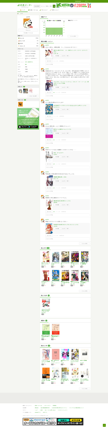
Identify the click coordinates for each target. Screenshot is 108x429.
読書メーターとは (38, 405)
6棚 (25, 64)
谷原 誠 (43, 381)
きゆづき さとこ (57, 107)
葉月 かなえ (44, 265)
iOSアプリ (45, 412)
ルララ (47, 45)
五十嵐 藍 (56, 53)
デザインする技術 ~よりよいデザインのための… (84, 380)
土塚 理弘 (55, 226)
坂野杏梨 (55, 202)
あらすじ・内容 (65, 55)
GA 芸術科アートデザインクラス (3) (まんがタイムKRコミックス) (70, 105)
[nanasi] (20, 106)
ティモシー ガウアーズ (55, 362)
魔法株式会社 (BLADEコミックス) (62, 200)
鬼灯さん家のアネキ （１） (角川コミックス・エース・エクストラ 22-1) (70, 51)
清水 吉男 (62, 381)
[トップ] (17, 13)
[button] (54, 6)
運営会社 (36, 407)
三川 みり (44, 362)
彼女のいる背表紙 (83, 360)
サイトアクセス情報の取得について (77, 407)
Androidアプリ (38, 412)
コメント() (55, 61)
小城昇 (81, 265)
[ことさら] (20, 93)
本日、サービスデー (59, 152)
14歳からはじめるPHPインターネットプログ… (46, 311)
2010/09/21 (61, 61)
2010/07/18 (63, 92)
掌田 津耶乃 (44, 312)
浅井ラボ (62, 265)
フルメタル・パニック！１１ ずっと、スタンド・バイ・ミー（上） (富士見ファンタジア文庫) (71, 82)
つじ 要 (62, 362)
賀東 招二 (55, 84)
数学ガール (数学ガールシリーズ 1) (62, 129)
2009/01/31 (63, 211)
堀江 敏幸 (82, 362)
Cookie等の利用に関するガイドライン (59, 407)
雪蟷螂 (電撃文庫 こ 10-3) (60, 177)
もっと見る (74, 36)
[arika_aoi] (30, 93)
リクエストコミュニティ (63, 410)
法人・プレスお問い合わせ (50, 410)
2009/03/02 (63, 139)
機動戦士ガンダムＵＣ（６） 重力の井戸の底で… (65, 282)
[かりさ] (25, 93)
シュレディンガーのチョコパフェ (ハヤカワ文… (75, 361)
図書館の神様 (53, 379)
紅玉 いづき (56, 178)
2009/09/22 (61, 116)
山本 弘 (72, 362)
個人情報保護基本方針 (45, 407)
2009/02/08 (63, 187)
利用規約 (54, 405)
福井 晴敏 (73, 265)
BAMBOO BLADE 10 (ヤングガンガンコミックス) (66, 224)
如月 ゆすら (53, 283)
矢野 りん (82, 381)
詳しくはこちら (23, 114)
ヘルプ (36, 410)
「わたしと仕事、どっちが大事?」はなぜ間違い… (46, 380)
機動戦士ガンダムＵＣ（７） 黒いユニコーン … (75, 263)
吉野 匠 (52, 265)
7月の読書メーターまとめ (28, 32)
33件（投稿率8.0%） (29, 61)
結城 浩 (55, 130)
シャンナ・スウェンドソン (75, 381)
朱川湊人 (55, 154)
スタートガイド (47, 405)
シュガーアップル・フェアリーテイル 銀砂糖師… (46, 361)
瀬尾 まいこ (53, 381)
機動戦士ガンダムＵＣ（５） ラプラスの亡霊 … (75, 282)
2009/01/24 (61, 235)
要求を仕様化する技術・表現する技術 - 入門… (65, 380)
